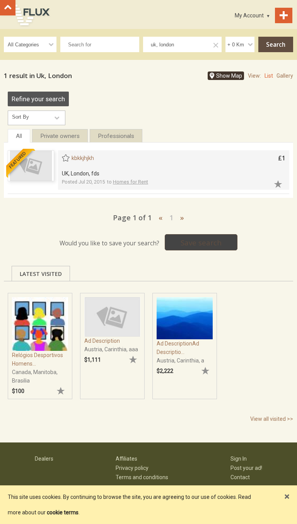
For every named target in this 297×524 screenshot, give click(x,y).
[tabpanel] (40, 342)
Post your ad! (246, 468)
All (19, 136)
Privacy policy (132, 468)
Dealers (44, 459)
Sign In (238, 459)
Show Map (229, 76)
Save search (201, 242)
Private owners (60, 136)
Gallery (285, 76)
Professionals (116, 136)
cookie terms (63, 512)
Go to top (7, 7)
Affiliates (126, 459)
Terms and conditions (142, 477)
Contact (240, 477)
